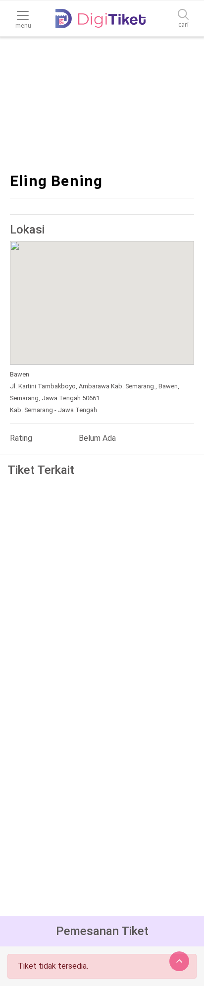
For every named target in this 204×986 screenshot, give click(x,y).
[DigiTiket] (100, 18)
